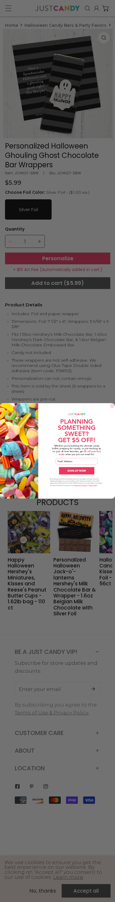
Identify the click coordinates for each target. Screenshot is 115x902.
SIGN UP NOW (76, 471)
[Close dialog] (112, 406)
